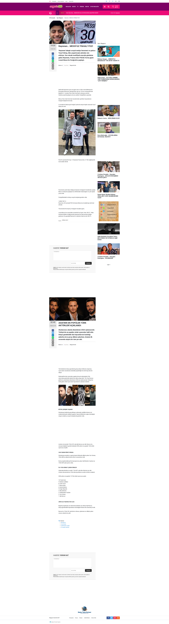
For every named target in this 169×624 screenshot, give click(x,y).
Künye (76, 617)
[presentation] (54, 13)
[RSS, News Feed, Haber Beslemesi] (118, 618)
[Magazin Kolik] (56, 6)
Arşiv (66, 1)
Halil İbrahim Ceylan (65, 525)
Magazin (68, 6)
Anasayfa (71, 617)
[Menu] (104, 6)
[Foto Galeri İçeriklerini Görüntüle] (119, 1)
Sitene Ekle (71, 1)
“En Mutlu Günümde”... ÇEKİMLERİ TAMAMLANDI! (77, 13)
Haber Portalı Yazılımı (55, 622)
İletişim (80, 617)
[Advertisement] (77, 77)
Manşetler (54, 1)
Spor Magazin (94, 6)
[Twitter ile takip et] (111, 618)
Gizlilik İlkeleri (87, 617)
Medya (87, 6)
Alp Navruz (63, 522)
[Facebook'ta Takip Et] (109, 1)
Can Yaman (63, 524)
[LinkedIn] (53, 58)
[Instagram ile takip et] (114, 618)
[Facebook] (53, 53)
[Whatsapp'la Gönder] (53, 61)
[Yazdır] (53, 66)
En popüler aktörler (65, 527)
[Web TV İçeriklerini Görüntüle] (116, 1)
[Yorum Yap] (53, 68)
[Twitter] (53, 56)
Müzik (74, 6)
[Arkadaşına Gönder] (53, 63)
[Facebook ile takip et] (108, 618)
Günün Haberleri (61, 1)
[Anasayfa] (50, 1)
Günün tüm (115, 13)
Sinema (82, 6)
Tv (77, 6)
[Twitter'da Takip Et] (112, 1)
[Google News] (66, 65)
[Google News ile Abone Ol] (106, 1)
